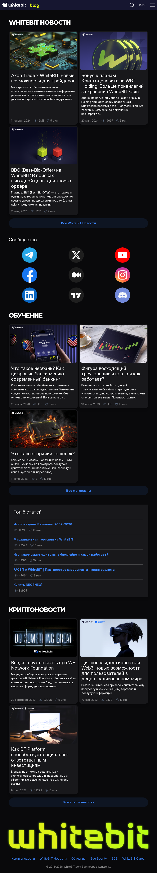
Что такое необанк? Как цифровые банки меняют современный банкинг (38, 374)
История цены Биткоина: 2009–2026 (43, 524)
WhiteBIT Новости (53, 858)
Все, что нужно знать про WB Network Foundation (43, 665)
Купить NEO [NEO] (28, 585)
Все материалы (78, 491)
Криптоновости (23, 858)
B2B (115, 858)
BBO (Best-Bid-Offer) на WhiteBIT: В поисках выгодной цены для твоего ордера (41, 178)
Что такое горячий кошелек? (43, 453)
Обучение (78, 858)
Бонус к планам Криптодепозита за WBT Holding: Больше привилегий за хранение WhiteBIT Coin (112, 83)
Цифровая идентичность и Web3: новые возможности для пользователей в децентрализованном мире (111, 670)
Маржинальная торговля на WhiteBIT (44, 539)
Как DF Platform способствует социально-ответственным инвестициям (40, 757)
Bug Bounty (98, 858)
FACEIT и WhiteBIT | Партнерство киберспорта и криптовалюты (64, 569)
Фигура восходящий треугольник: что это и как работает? (111, 374)
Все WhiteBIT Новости (78, 223)
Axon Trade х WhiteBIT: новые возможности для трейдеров (43, 78)
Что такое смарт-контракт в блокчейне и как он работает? (61, 554)
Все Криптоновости (78, 802)
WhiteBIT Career (134, 858)
